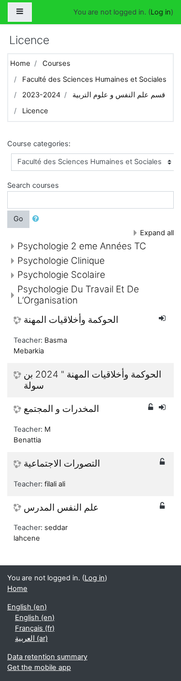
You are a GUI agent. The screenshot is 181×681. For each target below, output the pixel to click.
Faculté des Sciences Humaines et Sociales (94, 79)
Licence (35, 110)
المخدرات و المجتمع (61, 409)
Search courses (33, 185)
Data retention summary (47, 656)
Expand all (157, 232)
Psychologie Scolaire (61, 274)
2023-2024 (41, 95)
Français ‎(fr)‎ (35, 628)
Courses (56, 63)
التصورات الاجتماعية (62, 463)
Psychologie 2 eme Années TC (81, 246)
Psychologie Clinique (61, 260)
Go (18, 218)
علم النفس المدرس (61, 507)
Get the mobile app (39, 667)
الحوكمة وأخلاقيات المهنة (71, 320)
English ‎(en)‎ (27, 607)
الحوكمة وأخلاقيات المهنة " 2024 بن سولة (92, 380)
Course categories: (38, 143)
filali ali (54, 484)
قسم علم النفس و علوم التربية (118, 95)
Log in (161, 12)
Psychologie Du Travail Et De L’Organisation (78, 295)
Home (20, 63)
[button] (37, 219)
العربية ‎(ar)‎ (31, 638)
